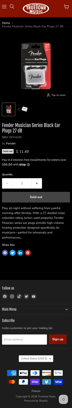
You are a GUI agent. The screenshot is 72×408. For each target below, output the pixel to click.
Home (6, 23)
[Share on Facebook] (5, 253)
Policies (36, 391)
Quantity (7, 174)
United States (34, 358)
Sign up (57, 339)
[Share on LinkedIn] (20, 253)
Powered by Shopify (36, 401)
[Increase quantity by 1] (37, 183)
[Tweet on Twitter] (13, 253)
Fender (11, 143)
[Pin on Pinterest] (28, 253)
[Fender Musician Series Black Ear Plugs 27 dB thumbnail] (8, 109)
